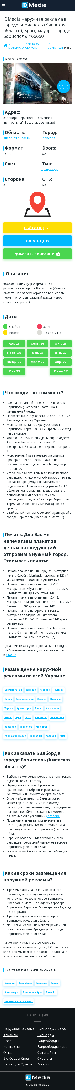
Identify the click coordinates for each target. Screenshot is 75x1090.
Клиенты (10, 1035)
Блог (7, 1040)
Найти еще (37, 227)
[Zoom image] (37, 83)
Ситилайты (47, 1052)
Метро (43, 1064)
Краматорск (24, 708)
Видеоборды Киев (53, 1046)
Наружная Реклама (18, 1029)
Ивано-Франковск (15, 735)
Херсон (8, 708)
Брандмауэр (16, 47)
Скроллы (45, 1058)
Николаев (10, 726)
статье (11, 655)
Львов (8, 717)
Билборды (46, 1035)
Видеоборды (48, 1040)
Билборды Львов (52, 1029)
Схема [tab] (22, 59)
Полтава (59, 689)
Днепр (8, 699)
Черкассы (41, 717)
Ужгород (51, 735)
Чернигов (42, 726)
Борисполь (56, 47)
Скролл (55, 983)
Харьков (45, 689)
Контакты (11, 1046)
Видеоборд (25, 983)
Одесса (41, 699)
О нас (7, 1052)
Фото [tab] (9, 59)
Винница (31, 689)
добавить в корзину (37, 253)
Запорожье (57, 717)
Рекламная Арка (32, 992)
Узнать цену (37, 241)
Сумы (28, 717)
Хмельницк (52, 708)
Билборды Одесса (17, 1064)
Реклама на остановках (18, 1001)
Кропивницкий (13, 689)
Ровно (38, 708)
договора (53, 816)
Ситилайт (41, 983)
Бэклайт (51, 992)
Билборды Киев (16, 1058)
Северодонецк (25, 699)
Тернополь (26, 726)
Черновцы (35, 735)
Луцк (18, 717)
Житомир (55, 699)
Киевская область (32, 45)
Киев (63, 735)
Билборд (9, 983)
